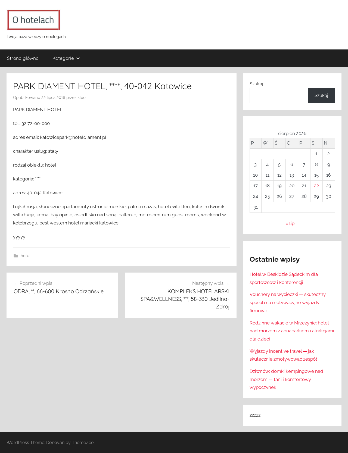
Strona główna (23, 58)
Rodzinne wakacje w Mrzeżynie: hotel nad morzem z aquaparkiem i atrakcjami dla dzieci (292, 331)
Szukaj (256, 83)
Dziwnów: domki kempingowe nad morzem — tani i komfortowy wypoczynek (286, 379)
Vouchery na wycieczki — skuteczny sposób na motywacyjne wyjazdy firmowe (288, 302)
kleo (81, 97)
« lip (289, 223)
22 (316, 185)
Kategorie (63, 58)
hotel (25, 255)
